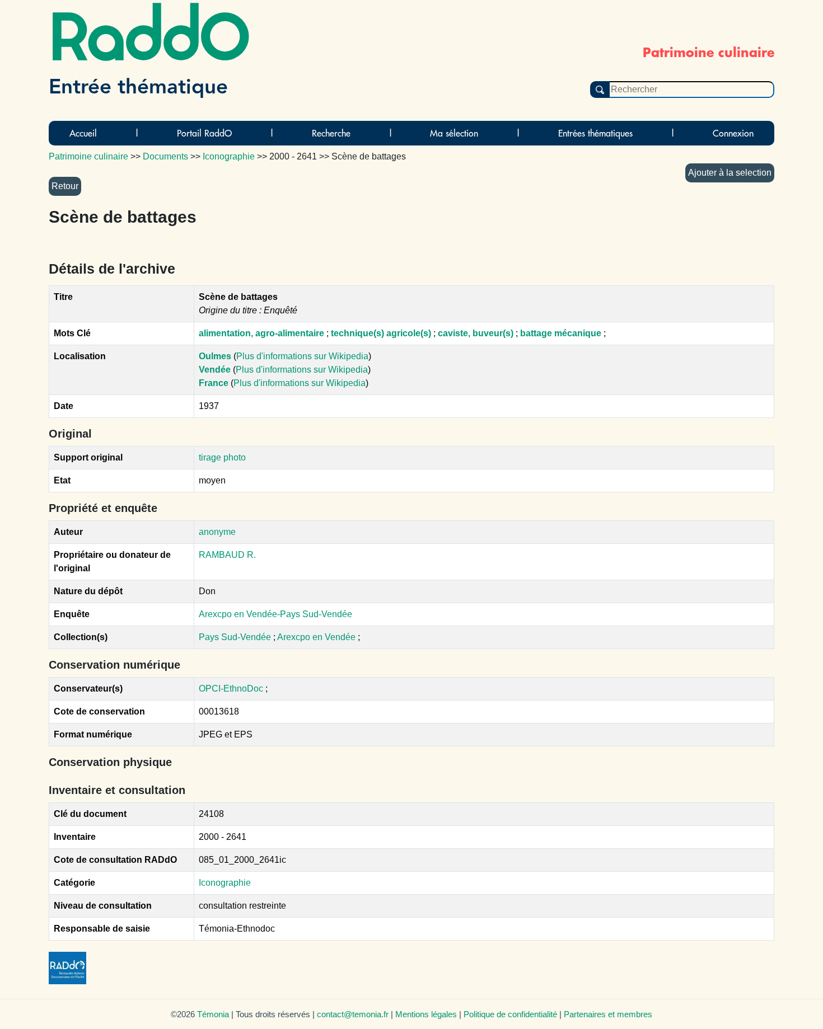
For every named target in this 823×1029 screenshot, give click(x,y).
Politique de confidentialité (510, 1014)
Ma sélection (454, 133)
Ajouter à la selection (729, 172)
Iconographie (225, 882)
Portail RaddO (204, 133)
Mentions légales (426, 1014)
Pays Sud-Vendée (236, 637)
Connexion (733, 133)
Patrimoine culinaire (88, 156)
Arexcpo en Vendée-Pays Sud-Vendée (275, 614)
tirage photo (222, 457)
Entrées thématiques (595, 133)
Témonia (213, 1014)
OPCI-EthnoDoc (231, 688)
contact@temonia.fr (353, 1014)
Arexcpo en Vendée (317, 637)
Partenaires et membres (608, 1014)
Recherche (331, 133)
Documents (165, 156)
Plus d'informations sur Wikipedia (302, 356)
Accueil (83, 133)
